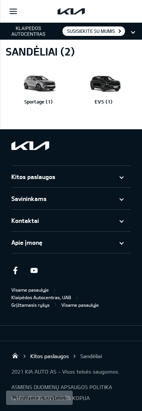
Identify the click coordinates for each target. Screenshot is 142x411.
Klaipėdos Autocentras (15, 355)
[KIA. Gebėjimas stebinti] (30, 145)
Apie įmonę (26, 242)
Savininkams (29, 198)
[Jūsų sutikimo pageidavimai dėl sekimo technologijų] (39, 398)
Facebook (15, 270)
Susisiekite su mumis (91, 31)
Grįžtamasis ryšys (30, 304)
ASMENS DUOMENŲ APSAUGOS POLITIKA (61, 387)
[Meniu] (13, 11)
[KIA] (71, 11)
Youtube (34, 270)
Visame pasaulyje (30, 289)
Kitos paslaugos (33, 176)
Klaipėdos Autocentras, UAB (41, 297)
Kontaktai (25, 220)
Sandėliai (91, 356)
